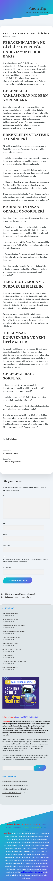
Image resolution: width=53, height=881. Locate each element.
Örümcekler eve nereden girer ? (12, 649)
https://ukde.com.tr (27, 594)
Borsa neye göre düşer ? (10, 643)
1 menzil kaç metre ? (12, 462)
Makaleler (12, 439)
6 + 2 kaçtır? (7, 567)
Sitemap (29, 597)
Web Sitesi (6, 545)
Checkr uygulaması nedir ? (10, 667)
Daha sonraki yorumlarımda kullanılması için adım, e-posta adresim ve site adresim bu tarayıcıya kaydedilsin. (25, 560)
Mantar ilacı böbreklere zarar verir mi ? (14, 661)
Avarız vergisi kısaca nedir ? (11, 637)
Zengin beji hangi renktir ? (10, 619)
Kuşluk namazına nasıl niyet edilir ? (13, 625)
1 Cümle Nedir (7, 796)
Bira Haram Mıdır (10, 453)
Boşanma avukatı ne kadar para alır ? (14, 631)
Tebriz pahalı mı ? (8, 655)
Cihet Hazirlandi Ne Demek (11, 781)
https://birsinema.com (9, 594)
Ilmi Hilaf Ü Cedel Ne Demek (11, 789)
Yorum (5, 496)
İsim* (5, 523)
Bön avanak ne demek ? (10, 613)
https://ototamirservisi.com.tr (12, 597)
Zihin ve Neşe (38, 8)
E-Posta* (6, 534)
